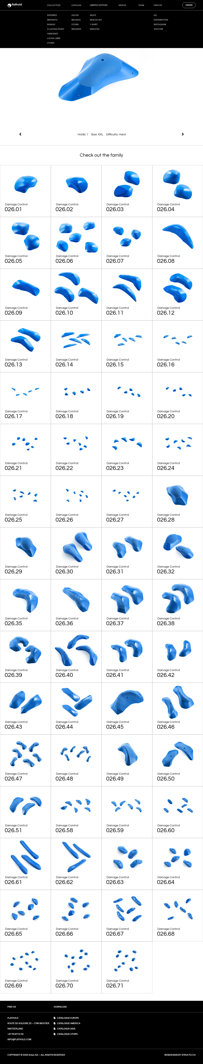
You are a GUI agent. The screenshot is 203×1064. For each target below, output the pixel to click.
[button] (60, 1007)
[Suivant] (60, 134)
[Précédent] (143, 134)
